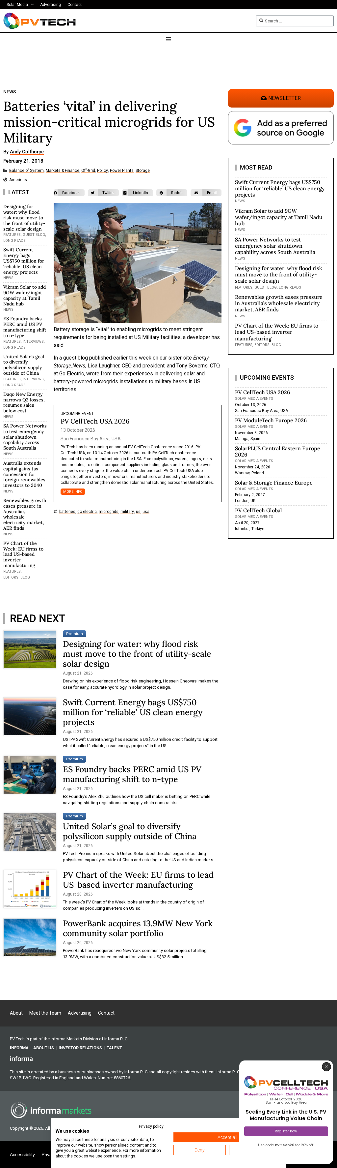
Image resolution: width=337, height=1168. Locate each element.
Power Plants (122, 171)
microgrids (108, 512)
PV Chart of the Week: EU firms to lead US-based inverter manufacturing (23, 554)
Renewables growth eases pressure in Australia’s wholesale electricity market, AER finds (24, 514)
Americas (18, 180)
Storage (143, 171)
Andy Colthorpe (27, 152)
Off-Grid (88, 171)
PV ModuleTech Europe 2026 (271, 420)
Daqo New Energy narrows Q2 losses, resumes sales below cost (24, 402)
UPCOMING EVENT (77, 413)
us (138, 512)
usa (146, 512)
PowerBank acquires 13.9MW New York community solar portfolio (138, 928)
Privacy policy (151, 1126)
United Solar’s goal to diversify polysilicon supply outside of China (23, 365)
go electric (87, 512)
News (9, 91)
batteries (67, 512)
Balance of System (26, 171)
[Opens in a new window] (21, 1058)
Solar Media (17, 4)
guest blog (75, 358)
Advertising (50, 4)
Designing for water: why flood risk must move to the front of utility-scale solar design (24, 218)
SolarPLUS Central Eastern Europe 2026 (277, 451)
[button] (69, 192)
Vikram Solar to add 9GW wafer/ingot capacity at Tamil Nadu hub (24, 295)
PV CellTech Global (258, 510)
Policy (102, 171)
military (127, 512)
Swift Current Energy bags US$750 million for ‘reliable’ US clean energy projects (23, 261)
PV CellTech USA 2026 (95, 421)
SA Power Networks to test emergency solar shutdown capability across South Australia (25, 437)
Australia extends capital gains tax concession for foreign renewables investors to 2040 (24, 474)
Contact (74, 4)
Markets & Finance (62, 171)
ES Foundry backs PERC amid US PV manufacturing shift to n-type (24, 327)
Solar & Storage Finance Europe (274, 482)
